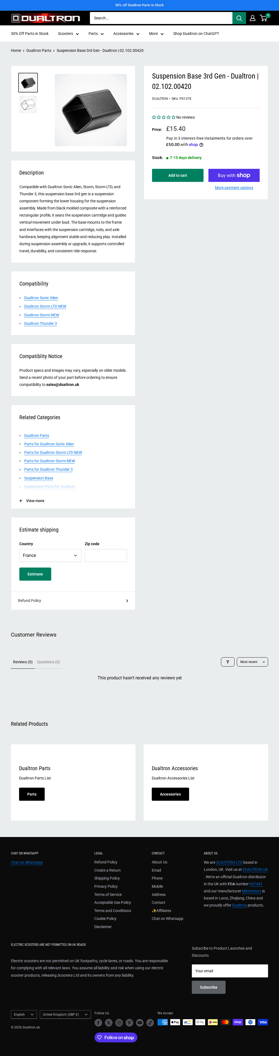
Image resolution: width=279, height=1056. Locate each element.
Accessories (123, 33)
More (153, 33)
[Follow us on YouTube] (140, 1023)
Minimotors (251, 891)
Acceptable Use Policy (112, 902)
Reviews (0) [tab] (23, 662)
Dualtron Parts (38, 50)
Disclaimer (103, 927)
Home (16, 50)
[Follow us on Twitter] (109, 1023)
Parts (93, 33)
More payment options (234, 187)
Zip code (92, 544)
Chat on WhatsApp (27, 862)
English (19, 1014)
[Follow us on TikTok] (150, 1023)
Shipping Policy (107, 878)
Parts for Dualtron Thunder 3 (48, 469)
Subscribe (208, 987)
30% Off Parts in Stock (29, 33)
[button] (164, 117)
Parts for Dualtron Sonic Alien (49, 444)
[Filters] (228, 662)
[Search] (239, 18)
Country (26, 544)
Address (159, 894)
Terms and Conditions (112, 910)
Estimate (35, 574)
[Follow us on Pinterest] (129, 1023)
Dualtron (160, 99)
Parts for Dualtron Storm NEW (49, 461)
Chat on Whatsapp (167, 918)
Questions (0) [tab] (48, 662)
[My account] (252, 18)
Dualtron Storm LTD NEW (45, 306)
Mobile (157, 886)
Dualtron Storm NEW (41, 315)
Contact (158, 902)
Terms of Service (108, 894)
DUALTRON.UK (255, 869)
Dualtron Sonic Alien (41, 298)
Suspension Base (38, 478)
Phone (157, 878)
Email (156, 870)
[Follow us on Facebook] (98, 1023)
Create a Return (107, 870)
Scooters (65, 33)
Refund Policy (29, 600)
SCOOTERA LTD (229, 862)
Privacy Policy (106, 886)
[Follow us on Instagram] (119, 1023)
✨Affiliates (161, 910)
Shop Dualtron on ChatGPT (196, 33)
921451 (256, 884)
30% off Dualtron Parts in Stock (139, 5)
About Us (159, 862)
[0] (263, 18)
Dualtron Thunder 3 (40, 323)
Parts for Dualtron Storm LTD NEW (53, 452)
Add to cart (177, 175)
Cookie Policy (105, 918)
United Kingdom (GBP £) (61, 1014)
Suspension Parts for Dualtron (49, 486)
